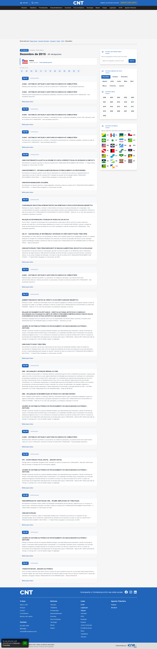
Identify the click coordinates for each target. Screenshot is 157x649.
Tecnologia (89, 7)
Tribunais (83, 637)
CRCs (82, 616)
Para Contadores (79, 7)
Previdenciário (43, 7)
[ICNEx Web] (132, 646)
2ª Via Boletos (24, 613)
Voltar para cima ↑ (28, 101)
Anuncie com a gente (128, 2)
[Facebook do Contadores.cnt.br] (126, 593)
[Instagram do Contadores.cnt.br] (131, 593)
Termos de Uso (33, 646)
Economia (68, 7)
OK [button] (25, 643)
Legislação (112, 7)
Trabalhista (33, 7)
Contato (22, 610)
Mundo (98, 7)
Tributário (24, 7)
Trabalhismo (84, 634)
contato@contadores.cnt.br (28, 631)
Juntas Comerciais (86, 625)
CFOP (120, 7)
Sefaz (82, 631)
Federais (83, 622)
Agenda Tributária (130, 7)
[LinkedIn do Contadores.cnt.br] (135, 593)
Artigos (104, 7)
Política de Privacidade (46, 646)
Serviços (22, 607)
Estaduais (84, 619)
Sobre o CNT (24, 604)
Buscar (132, 60)
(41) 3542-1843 (24, 625)
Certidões (84, 613)
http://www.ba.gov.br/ (45, 62)
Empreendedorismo (56, 7)
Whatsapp (23, 628)
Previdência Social (86, 628)
